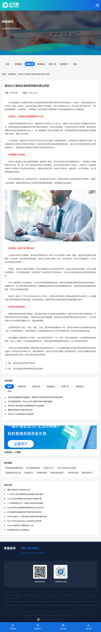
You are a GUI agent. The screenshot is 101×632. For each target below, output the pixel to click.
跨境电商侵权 (42, 473)
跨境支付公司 (49, 468)
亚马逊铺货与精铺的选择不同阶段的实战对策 (24, 512)
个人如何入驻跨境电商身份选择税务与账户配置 (25, 494)
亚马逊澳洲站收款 (33, 468)
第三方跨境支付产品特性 (66, 468)
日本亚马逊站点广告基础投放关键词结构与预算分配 (27, 517)
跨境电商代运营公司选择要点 (18, 530)
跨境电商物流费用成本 (13, 468)
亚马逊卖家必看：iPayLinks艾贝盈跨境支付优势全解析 (30, 401)
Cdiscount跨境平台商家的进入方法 (20, 525)
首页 (4, 74)
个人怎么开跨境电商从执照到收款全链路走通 (24, 499)
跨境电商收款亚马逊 (13, 473)
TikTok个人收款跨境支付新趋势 (20, 414)
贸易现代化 (28, 473)
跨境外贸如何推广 (57, 473)
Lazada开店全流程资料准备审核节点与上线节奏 (25, 508)
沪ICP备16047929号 (69, 616)
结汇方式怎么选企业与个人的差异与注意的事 (24, 521)
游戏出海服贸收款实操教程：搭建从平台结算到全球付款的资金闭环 (35, 397)
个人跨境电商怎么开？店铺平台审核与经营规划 (25, 503)
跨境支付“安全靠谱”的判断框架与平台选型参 (26, 406)
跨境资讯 (12, 74)
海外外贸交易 (73, 473)
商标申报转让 (87, 473)
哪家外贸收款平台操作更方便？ (21, 410)
